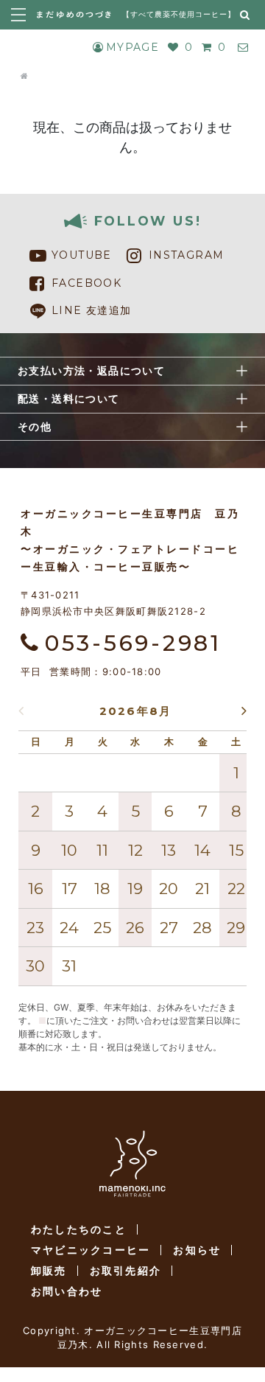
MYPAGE (132, 47)
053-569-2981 (133, 643)
